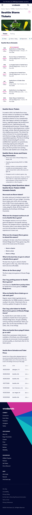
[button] (4, 38)
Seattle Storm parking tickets (21, 284)
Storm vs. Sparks (10, 248)
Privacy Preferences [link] (8, 502)
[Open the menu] (2, 5)
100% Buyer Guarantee (18, 1)
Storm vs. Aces (10, 251)
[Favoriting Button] (29, 12)
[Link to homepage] (16, 5)
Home (3, 9)
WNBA (13, 9)
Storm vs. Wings (10, 253)
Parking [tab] (12, 33)
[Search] (28, 5)
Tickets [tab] (5, 33)
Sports (8, 9)
